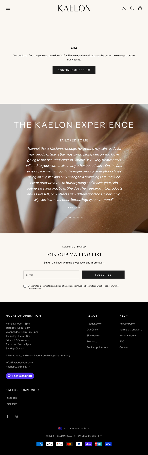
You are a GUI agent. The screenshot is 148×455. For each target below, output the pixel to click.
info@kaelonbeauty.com (19, 362)
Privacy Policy (34, 288)
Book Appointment (97, 347)
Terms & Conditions (130, 329)
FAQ (121, 341)
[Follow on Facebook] (7, 416)
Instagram (11, 403)
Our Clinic (92, 329)
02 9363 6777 (22, 366)
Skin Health (93, 335)
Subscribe (103, 274)
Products (92, 341)
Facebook (11, 397)
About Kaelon (94, 323)
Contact (124, 347)
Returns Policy (127, 335)
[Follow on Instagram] (17, 416)
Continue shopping (74, 70)
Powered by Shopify (89, 436)
